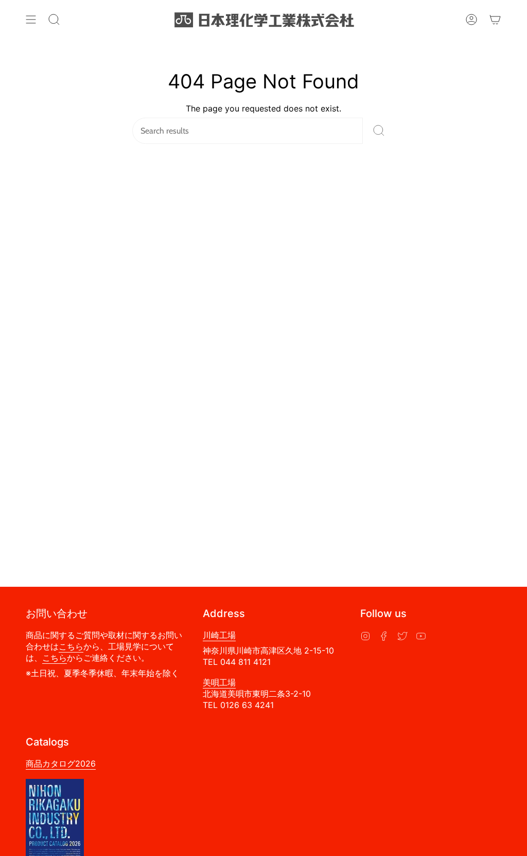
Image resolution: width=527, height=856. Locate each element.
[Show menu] (31, 19)
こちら (71, 646)
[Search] (379, 131)
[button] (54, 19)
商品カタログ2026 (61, 763)
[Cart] (495, 19)
